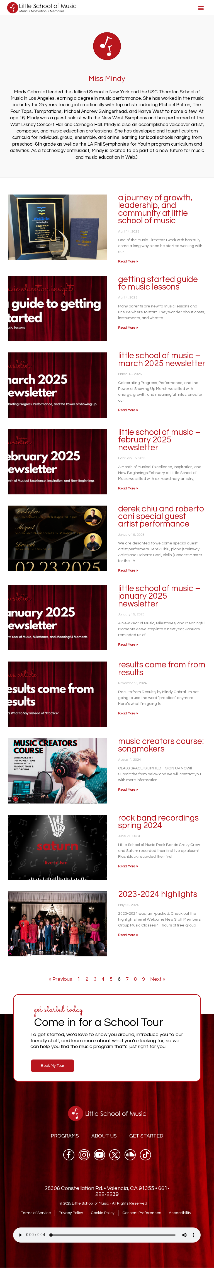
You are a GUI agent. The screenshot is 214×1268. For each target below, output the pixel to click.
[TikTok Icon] (145, 1154)
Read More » (128, 261)
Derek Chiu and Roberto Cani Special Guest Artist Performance (161, 516)
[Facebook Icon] (68, 1154)
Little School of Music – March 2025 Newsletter (161, 359)
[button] (201, 7)
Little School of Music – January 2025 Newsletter (159, 596)
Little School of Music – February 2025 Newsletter (159, 440)
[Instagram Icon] (84, 1154)
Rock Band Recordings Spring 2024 (158, 822)
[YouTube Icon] (99, 1154)
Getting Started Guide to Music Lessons (158, 283)
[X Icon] (114, 1154)
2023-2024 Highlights (157, 894)
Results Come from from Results (161, 668)
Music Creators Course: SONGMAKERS (161, 745)
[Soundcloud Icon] (130, 1154)
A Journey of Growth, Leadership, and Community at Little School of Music (155, 209)
